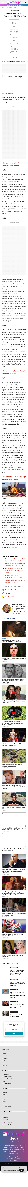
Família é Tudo (12, 7)
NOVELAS (4, 1070)
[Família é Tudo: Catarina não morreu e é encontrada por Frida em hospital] (5, 991)
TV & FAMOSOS (5, 1049)
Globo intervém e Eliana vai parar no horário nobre (15, 581)
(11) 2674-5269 (14, 1160)
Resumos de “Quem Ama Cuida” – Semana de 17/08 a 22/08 (15, 565)
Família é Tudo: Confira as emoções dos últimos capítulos (17, 983)
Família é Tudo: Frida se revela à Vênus (17, 1015)
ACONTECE (4, 1088)
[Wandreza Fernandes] (3, 61)
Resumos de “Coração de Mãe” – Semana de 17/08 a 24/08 (15, 560)
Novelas (6, 7)
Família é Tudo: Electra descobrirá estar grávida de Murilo (17, 1006)
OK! (22, 1170)
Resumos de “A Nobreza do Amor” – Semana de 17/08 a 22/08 (14, 570)
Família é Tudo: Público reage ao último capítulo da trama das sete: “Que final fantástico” (17, 972)
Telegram (8, 593)
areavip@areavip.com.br (13, 1158)
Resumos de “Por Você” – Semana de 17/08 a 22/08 (13, 576)
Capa (3, 7)
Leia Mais (15, 1170)
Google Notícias (10, 597)
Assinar (14, 1033)
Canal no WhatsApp (11, 590)
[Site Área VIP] (14, 2)
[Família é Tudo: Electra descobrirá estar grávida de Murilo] (5, 1003)
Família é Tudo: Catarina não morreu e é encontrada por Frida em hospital (17, 995)
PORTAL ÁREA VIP (6, 1111)
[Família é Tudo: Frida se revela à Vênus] (5, 1013)
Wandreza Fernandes (10, 61)
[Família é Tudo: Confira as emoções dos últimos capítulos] (5, 980)
